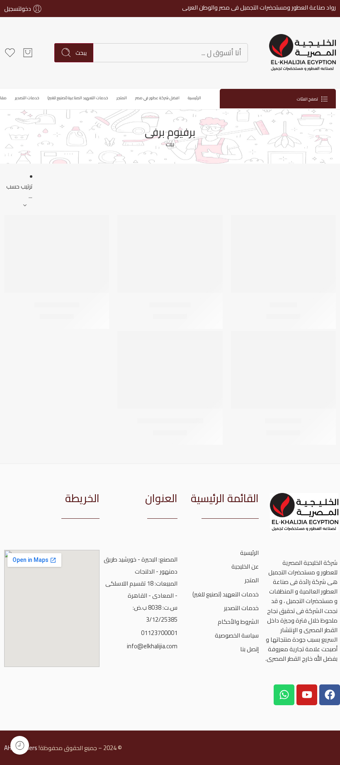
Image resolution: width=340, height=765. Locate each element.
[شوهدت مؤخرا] (19, 745)
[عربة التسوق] (28, 53)
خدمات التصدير (27, 98)
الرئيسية (194, 98)
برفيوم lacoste (170, 304)
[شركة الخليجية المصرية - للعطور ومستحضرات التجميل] (302, 52)
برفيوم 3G (283, 304)
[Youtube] (306, 694)
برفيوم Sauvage (56, 304)
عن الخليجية (245, 566)
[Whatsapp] (284, 694)
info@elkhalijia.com (152, 646)
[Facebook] (329, 694)
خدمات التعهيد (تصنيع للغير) (225, 594)
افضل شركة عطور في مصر (157, 98)
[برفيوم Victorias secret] (169, 370)
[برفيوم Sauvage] (56, 254)
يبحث (81, 53)
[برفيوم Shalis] (283, 370)
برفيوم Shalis (283, 420)
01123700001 (159, 632)
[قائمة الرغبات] (243, 226)
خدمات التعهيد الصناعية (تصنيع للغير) (78, 98)
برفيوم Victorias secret (170, 420)
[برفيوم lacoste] (169, 254)
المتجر (122, 98)
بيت (170, 144)
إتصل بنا (249, 649)
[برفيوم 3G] (283, 254)
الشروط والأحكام (238, 621)
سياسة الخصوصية (237, 635)
